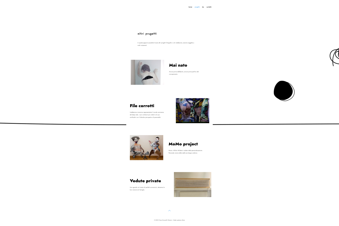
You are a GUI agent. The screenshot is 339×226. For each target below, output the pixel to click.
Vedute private (145, 181)
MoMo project (183, 144)
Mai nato (178, 65)
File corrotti (142, 106)
